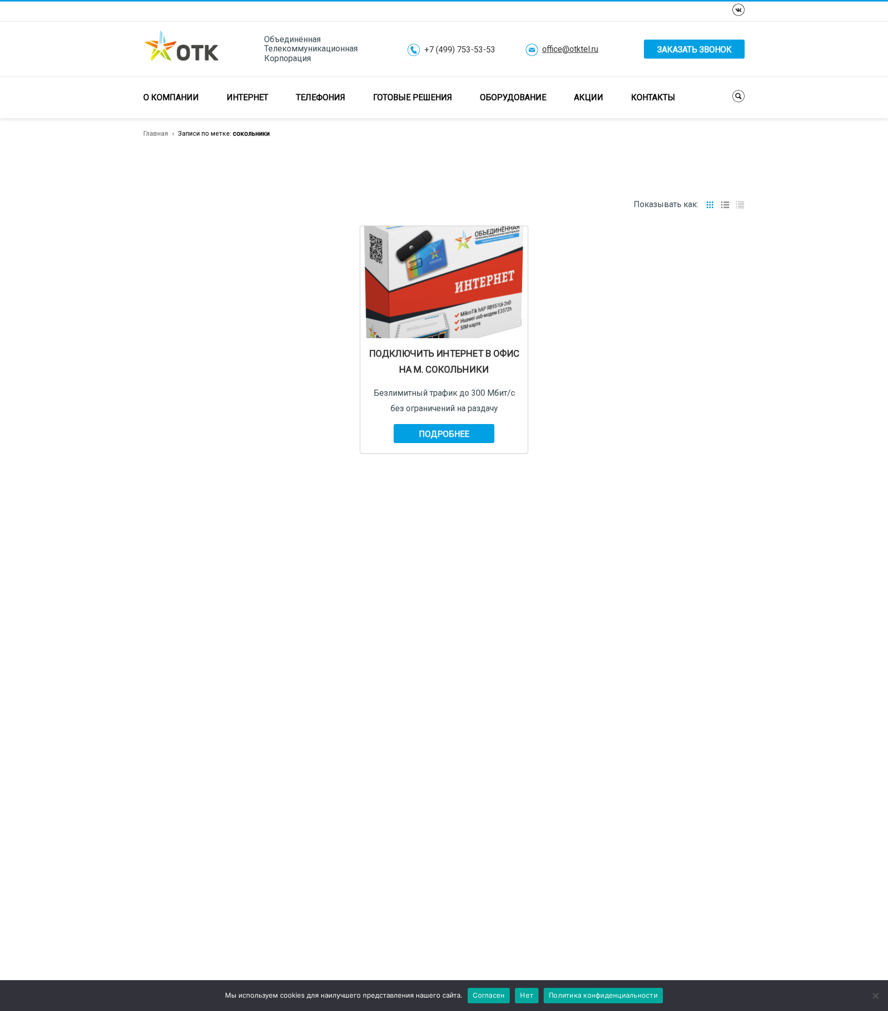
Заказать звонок (694, 49)
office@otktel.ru (570, 49)
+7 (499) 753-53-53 (459, 49)
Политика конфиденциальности (603, 995)
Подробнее (444, 434)
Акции (588, 97)
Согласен (489, 995)
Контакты (653, 97)
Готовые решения (412, 97)
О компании (171, 97)
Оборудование (513, 97)
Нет (526, 995)
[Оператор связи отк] (181, 48)
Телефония (320, 97)
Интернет (247, 97)
